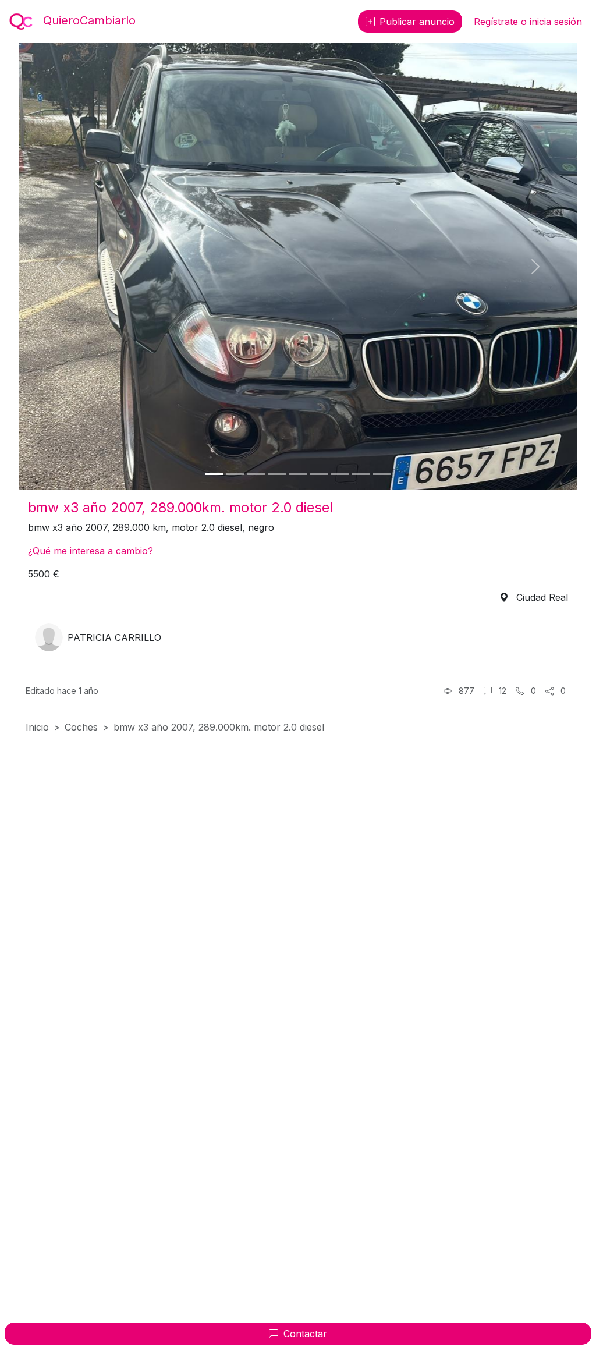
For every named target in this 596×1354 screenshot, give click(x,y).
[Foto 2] (235, 474)
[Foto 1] (214, 474)
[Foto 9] (382, 474)
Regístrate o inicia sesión (528, 21)
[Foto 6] (319, 474)
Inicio (37, 727)
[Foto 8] (361, 474)
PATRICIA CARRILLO (114, 637)
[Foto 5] (298, 474)
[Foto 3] (256, 474)
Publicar (417, 21)
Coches (81, 727)
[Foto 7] (340, 474)
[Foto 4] (277, 474)
